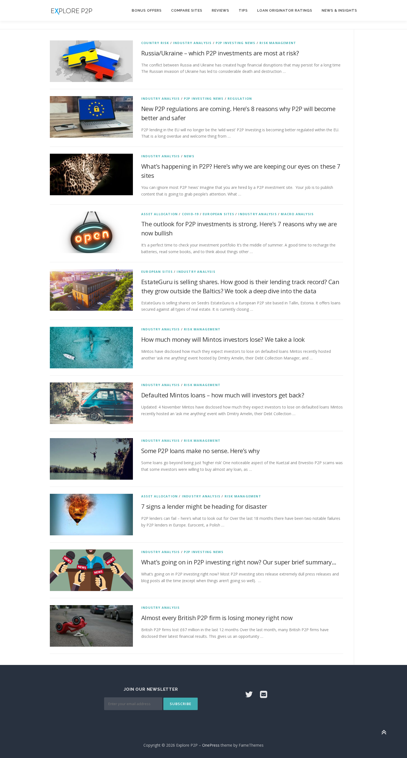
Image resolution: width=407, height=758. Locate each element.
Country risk (155, 43)
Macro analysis (297, 214)
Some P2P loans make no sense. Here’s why (200, 450)
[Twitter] (249, 694)
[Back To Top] (383, 732)
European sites (218, 214)
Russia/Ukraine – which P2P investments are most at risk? (220, 53)
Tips (243, 10)
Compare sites (186, 10)
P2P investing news (236, 43)
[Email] (263, 694)
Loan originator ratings (284, 10)
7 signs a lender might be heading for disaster (204, 506)
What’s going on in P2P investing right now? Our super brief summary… (238, 562)
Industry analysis (192, 43)
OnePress (211, 745)
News (189, 156)
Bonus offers (147, 10)
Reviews (220, 10)
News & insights (339, 10)
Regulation (240, 98)
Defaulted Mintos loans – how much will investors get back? (222, 395)
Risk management (277, 43)
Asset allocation (159, 214)
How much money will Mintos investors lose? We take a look (223, 339)
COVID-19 (190, 214)
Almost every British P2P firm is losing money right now (216, 617)
